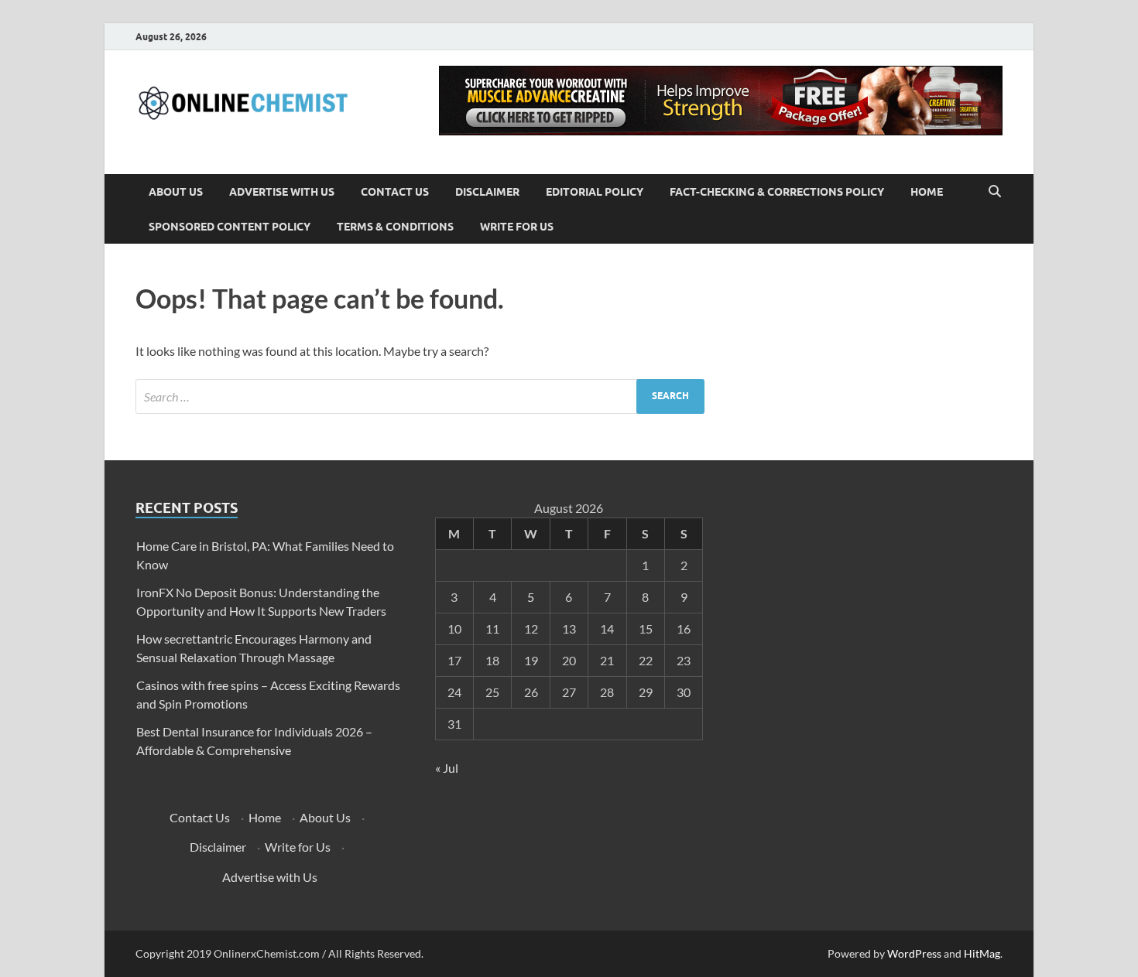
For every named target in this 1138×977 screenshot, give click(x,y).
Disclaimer (487, 192)
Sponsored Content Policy (229, 226)
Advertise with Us (281, 192)
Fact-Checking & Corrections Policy (777, 192)
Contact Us (395, 192)
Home (926, 192)
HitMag (982, 953)
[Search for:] (419, 396)
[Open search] (994, 192)
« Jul (446, 767)
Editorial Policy (594, 192)
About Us (176, 192)
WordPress (914, 953)
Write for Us (517, 226)
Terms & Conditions (395, 226)
